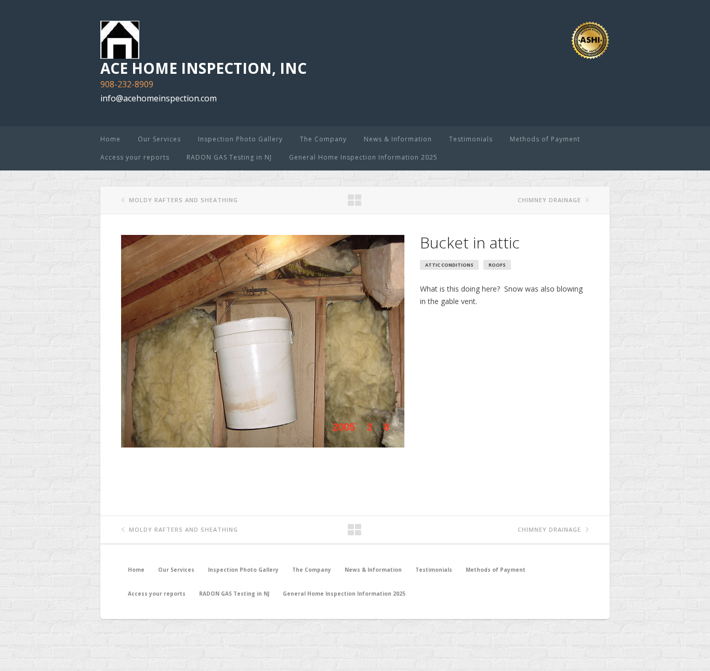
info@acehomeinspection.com (158, 98)
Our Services (159, 139)
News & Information (398, 139)
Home (110, 139)
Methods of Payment (545, 139)
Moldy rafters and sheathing (183, 200)
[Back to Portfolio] (355, 200)
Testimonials (471, 139)
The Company (323, 139)
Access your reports (134, 157)
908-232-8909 (126, 84)
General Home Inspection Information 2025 (363, 157)
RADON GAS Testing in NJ (229, 157)
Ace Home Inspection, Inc (203, 68)
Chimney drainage (549, 200)
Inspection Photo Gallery (240, 139)
